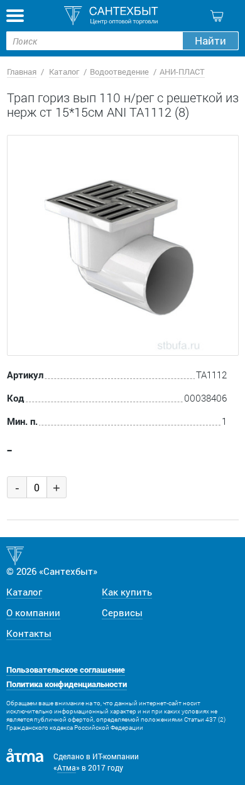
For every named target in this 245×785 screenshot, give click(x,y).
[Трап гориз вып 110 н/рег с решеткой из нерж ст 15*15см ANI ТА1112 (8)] (122, 245)
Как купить (127, 591)
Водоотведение (119, 71)
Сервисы (122, 612)
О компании (33, 612)
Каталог (64, 71)
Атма (66, 767)
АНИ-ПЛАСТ (182, 71)
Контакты (29, 633)
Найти (210, 40)
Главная (21, 71)
